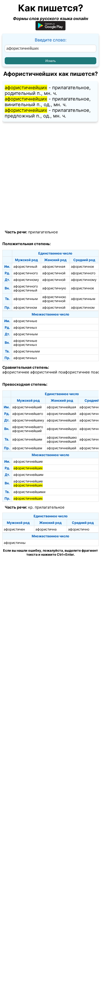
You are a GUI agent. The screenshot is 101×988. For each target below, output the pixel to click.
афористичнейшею (62, 437)
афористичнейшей (61, 414)
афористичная (53, 266)
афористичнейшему (28, 420)
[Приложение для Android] (50, 28)
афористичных (25, 327)
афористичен (14, 529)
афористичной (53, 273)
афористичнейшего (27, 414)
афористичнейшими (29, 492)
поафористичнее (74, 372)
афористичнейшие (28, 461)
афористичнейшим (27, 439)
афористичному (26, 280)
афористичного (25, 273)
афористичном (25, 307)
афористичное (82, 266)
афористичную (54, 288)
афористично (78, 529)
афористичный (25, 266)
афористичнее (15, 372)
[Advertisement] (50, 176)
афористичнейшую (62, 429)
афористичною (54, 297)
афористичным (25, 299)
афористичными (26, 351)
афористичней (43, 372)
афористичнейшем (27, 448)
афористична (46, 529)
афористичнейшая (61, 407)
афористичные (25, 321)
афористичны (15, 543)
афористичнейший (27, 407)
